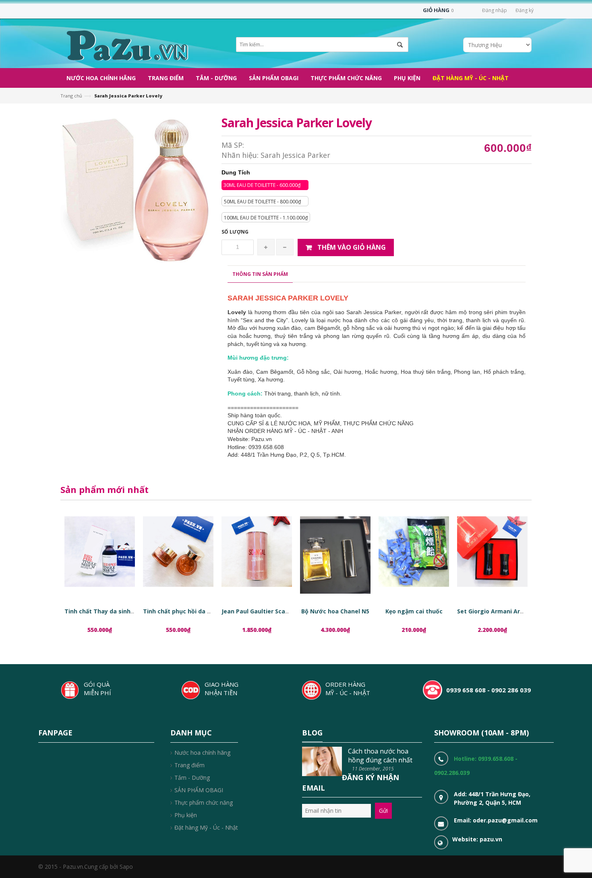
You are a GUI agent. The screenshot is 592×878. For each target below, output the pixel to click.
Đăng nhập (494, 10)
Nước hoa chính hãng (202, 752)
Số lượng (234, 231)
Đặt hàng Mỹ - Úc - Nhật (206, 827)
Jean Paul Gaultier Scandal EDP (265, 611)
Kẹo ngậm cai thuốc (414, 611)
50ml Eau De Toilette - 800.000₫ (262, 201)
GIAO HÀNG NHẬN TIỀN (221, 688)
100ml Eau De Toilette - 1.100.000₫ (266, 217)
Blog (312, 732)
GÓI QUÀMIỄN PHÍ (97, 688)
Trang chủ (71, 96)
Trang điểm (189, 765)
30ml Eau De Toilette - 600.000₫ (262, 185)
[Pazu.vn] (126, 44)
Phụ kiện (185, 815)
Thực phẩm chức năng (203, 802)
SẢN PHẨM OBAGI (198, 790)
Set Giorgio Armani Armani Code (504, 611)
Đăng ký (524, 10)
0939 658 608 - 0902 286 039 (488, 690)
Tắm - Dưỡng (192, 777)
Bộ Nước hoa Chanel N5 (335, 611)
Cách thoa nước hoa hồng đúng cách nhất (380, 755)
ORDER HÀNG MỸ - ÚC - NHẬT (347, 688)
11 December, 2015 (373, 768)
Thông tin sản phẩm (260, 274)
